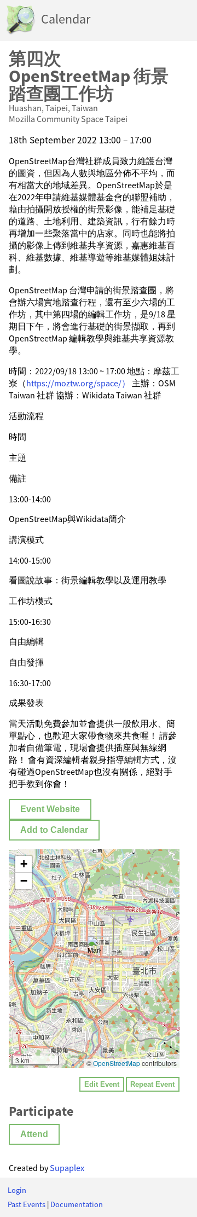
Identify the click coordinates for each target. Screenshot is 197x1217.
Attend (34, 1134)
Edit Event (101, 1084)
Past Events (26, 1204)
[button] (94, 947)
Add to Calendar (54, 829)
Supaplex (67, 1167)
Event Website (50, 809)
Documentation (76, 1204)
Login (17, 1190)
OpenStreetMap (116, 1063)
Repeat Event (152, 1084)
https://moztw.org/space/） (78, 383)
